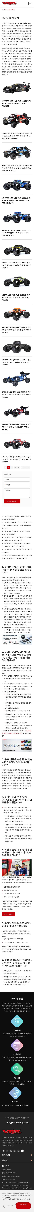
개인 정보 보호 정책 (23, 1199)
